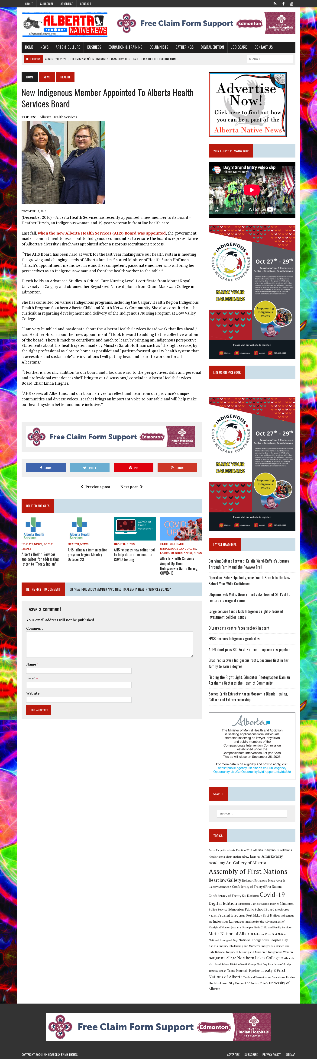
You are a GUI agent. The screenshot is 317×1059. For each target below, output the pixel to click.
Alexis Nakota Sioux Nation (225, 856)
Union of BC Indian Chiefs (251, 983)
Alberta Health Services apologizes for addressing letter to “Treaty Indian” (40, 559)
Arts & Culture (68, 47)
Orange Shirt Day (257, 964)
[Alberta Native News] (65, 24)
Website (32, 693)
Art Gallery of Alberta (246, 862)
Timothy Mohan (217, 970)
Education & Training (125, 47)
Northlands (287, 958)
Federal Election (231, 915)
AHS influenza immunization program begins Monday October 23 (87, 554)
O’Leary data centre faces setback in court (239, 628)
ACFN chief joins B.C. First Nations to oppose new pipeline (249, 649)
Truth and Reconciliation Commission (264, 977)
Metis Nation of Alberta (231, 933)
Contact (85, 4)
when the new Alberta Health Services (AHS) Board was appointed (102, 233)
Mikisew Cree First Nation (270, 934)
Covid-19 (272, 894)
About (29, 4)
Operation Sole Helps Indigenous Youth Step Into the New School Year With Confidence (249, 580)
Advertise (67, 4)
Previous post (97, 486)
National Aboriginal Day (223, 940)
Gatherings (184, 47)
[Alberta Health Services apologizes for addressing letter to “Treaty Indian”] (33, 537)
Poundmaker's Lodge (279, 964)
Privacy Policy (271, 1054)
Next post (129, 486)
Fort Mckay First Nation (263, 915)
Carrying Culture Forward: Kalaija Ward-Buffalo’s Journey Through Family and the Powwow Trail (249, 564)
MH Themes (71, 1054)
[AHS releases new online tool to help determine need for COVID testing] (135, 537)
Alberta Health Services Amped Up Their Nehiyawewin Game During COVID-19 (178, 566)
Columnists (159, 47)
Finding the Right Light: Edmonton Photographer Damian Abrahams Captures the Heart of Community (249, 680)
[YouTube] (291, 3)
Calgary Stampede (220, 886)
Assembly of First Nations (248, 871)
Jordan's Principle (242, 927)
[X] (275, 3)
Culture (166, 544)
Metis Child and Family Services (273, 927)
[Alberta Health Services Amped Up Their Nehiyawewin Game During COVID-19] (181, 537)
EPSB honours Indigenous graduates (234, 638)
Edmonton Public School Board (251, 909)
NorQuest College (222, 958)
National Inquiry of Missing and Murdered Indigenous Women (254, 952)
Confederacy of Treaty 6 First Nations (257, 887)
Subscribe (46, 4)
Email (31, 678)
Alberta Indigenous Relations (272, 850)
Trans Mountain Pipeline (243, 971)
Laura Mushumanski (176, 553)
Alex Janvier (251, 856)
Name (31, 664)
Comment (34, 628)
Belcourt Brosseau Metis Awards (263, 881)
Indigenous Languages (178, 548)
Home (29, 47)
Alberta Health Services (58, 117)
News (44, 47)
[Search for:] (252, 814)
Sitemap (290, 1054)
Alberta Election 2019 (239, 850)
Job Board (239, 47)
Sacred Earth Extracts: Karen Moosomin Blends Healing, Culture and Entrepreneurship (248, 697)
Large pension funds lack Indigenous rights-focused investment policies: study (246, 614)
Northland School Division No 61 (228, 964)
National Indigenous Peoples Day (263, 940)
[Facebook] (283, 3)
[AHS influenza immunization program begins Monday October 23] (79, 537)
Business (94, 47)
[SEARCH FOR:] (270, 58)
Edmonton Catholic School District (258, 903)
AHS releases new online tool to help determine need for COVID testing (134, 554)
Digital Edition (212, 47)
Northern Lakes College (258, 957)
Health (27, 544)
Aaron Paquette (217, 850)
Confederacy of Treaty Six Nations (234, 895)
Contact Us (264, 47)
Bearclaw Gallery (225, 880)
